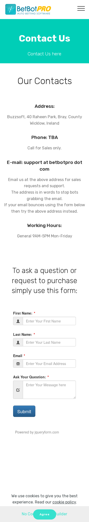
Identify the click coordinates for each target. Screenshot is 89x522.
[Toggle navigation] (81, 8)
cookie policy (64, 502)
